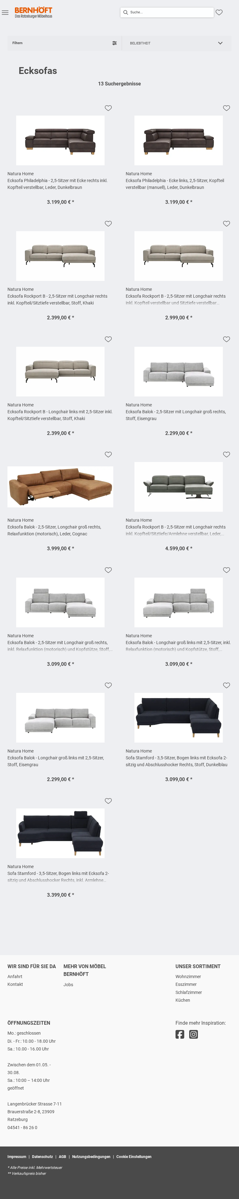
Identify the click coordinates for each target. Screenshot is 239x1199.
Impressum (16, 1157)
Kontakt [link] (15, 984)
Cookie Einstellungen (134, 1157)
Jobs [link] (68, 984)
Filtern (17, 43)
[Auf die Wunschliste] (108, 108)
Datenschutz (42, 1157)
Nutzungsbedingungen (91, 1157)
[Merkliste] (219, 12)
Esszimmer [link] (186, 984)
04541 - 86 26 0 (22, 1127)
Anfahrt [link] (14, 976)
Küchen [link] (183, 1000)
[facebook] (180, 1035)
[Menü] (5, 12)
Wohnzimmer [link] (188, 976)
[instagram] (193, 1035)
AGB (62, 1157)
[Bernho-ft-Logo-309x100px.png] (33, 12)
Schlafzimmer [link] (189, 992)
